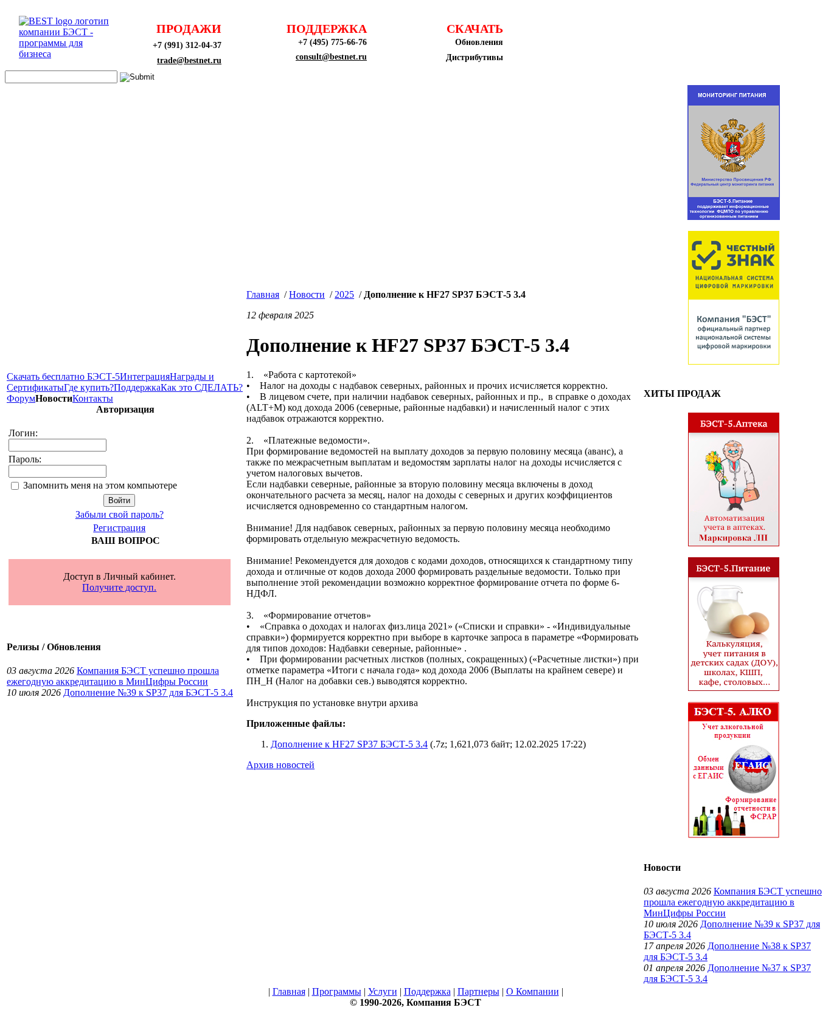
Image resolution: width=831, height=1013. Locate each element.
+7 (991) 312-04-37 (187, 45)
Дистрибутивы (474, 57)
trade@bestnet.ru (189, 60)
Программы (336, 991)
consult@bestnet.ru (331, 56)
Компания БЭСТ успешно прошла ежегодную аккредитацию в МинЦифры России (113, 676)
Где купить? (89, 387)
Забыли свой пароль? (119, 514)
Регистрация (119, 528)
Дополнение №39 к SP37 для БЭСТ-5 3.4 (148, 692)
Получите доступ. (119, 587)
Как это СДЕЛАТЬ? (202, 387)
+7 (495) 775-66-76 (332, 42)
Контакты (92, 398)
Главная (262, 294)
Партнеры (478, 991)
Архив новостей (280, 765)
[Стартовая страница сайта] (67, 54)
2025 (344, 294)
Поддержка (137, 387)
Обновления (479, 42)
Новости (307, 294)
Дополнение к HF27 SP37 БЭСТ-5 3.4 (349, 744)
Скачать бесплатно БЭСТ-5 (63, 376)
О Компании (532, 991)
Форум (21, 398)
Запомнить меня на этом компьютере (100, 485)
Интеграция (145, 376)
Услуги (382, 991)
